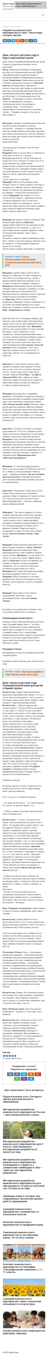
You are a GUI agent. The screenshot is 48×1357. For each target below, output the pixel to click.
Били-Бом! (8, 3)
